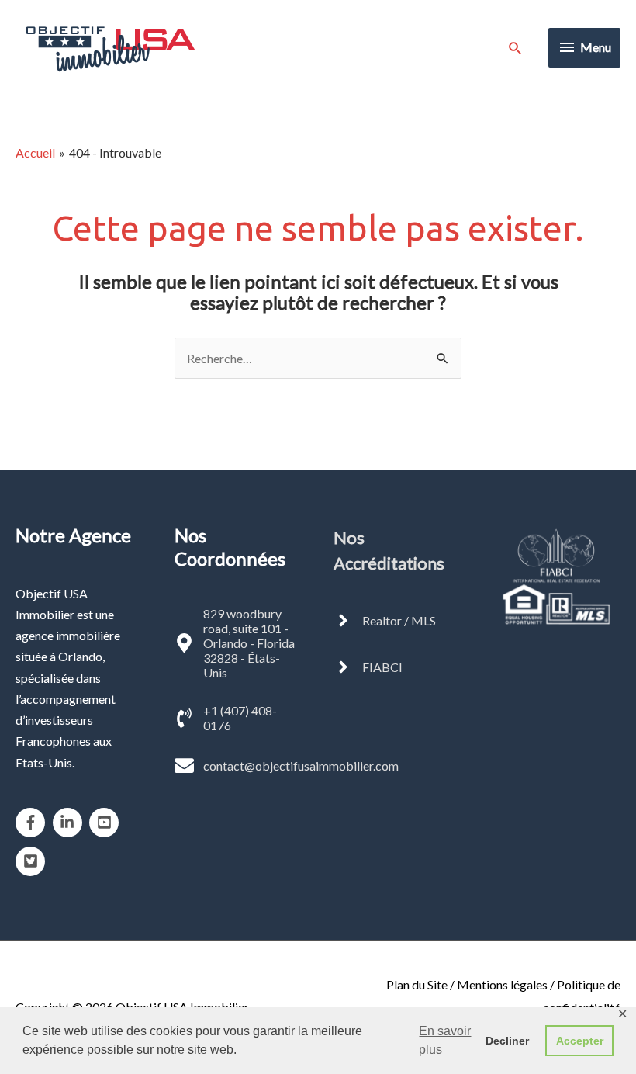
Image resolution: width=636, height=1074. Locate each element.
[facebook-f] (33, 822)
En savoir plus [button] (445, 1040)
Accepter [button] (579, 1040)
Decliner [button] (507, 1040)
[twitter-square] (33, 861)
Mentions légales (502, 984)
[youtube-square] (106, 822)
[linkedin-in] (70, 822)
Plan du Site (417, 984)
